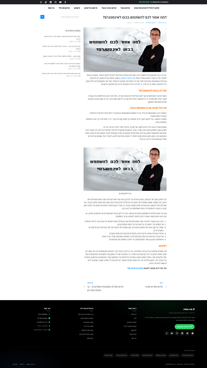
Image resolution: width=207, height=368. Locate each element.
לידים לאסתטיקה (174, 355)
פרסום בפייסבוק (90, 8)
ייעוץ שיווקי (90, 338)
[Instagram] (55, 2)
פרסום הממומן (126, 78)
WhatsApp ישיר (42, 318)
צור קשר (133, 338)
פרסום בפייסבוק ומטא (87, 318)
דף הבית (133, 314)
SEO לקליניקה (135, 355)
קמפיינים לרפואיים (161, 355)
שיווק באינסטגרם (88, 322)
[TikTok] (167, 333)
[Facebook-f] (65, 2)
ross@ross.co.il (42, 322)
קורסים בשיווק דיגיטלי (130, 326)
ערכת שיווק (133, 334)
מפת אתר (14, 364)
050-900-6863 (144, 2)
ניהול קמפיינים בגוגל (121, 355)
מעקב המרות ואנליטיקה (86, 334)
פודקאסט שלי (64, 8)
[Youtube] (60, 2)
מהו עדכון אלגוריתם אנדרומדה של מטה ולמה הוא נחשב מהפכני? (61, 73)
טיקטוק (77, 8)
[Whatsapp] (41, 2)
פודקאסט (133, 330)
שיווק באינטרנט (150, 23)
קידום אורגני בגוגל (109, 8)
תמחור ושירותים (131, 322)
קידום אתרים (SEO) (87, 330)
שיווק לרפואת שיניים (187, 355)
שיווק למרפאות (108, 355)
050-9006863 (42, 314)
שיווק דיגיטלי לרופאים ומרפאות (146, 8)
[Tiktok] (46, 2)
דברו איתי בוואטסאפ (184, 327)
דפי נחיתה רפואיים (147, 355)
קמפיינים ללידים (88, 326)
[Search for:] (62, 17)
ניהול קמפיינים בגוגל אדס (85, 314)
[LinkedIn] (182, 333)
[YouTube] (172, 333)
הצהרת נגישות (31, 364)
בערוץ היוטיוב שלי (134, 268)
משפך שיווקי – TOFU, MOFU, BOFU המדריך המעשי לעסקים (61, 56)
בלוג (135, 318)
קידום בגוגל (125, 8)
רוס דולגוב (161, 23)
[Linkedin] (51, 2)
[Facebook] (187, 333)
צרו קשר (51, 8)
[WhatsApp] (193, 333)
